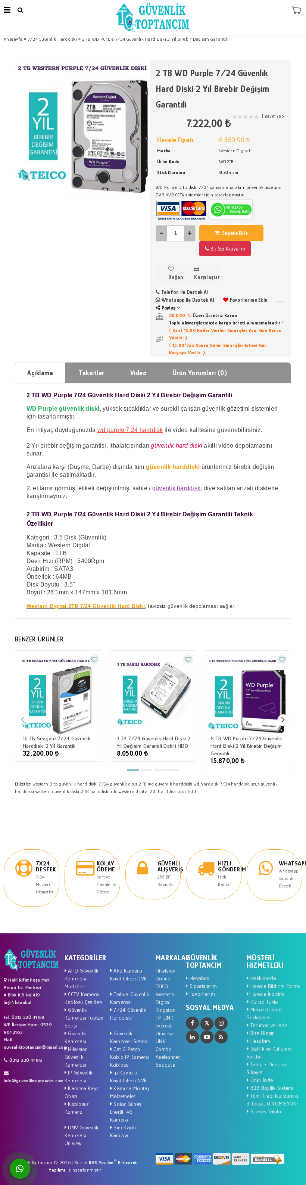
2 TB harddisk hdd (99, 791)
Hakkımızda (262, 978)
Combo (164, 1049)
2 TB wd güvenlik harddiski (165, 784)
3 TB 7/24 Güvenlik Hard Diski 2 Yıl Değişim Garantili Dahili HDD (154, 742)
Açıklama (40, 373)
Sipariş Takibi (265, 1111)
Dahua (163, 978)
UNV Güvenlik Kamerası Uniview (82, 1135)
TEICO (162, 986)
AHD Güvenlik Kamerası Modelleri (82, 978)
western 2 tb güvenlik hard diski (65, 784)
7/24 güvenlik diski (118, 784)
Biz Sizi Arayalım (227, 249)
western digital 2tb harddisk (147, 791)
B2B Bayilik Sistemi (271, 1088)
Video (138, 373)
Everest (164, 1025)
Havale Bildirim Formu (274, 986)
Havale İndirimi (266, 993)
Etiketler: (23, 784)
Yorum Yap (274, 116)
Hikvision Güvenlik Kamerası (76, 1057)
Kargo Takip (263, 1001)
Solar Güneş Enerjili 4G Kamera (125, 1112)
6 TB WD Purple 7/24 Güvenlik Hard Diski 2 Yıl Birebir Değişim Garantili (246, 745)
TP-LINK (165, 1017)
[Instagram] (221, 1023)
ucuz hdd (186, 791)
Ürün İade (261, 1080)
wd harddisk (206, 784)
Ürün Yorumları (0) (199, 373)
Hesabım (198, 978)
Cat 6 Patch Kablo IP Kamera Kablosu (129, 1057)
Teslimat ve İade (268, 1025)
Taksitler (91, 373)
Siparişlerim (202, 986)
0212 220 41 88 (25, 1060)
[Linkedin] (192, 1037)
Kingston (165, 1010)
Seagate (165, 1064)
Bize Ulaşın (262, 1033)
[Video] (206, 1037)
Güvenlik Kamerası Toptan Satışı (84, 1018)
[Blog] (221, 1037)
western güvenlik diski (57, 791)
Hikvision (165, 970)
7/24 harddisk (234, 784)
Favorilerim (201, 993)
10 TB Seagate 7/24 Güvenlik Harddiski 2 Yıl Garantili (56, 742)
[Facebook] (192, 1023)
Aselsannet (168, 1057)
